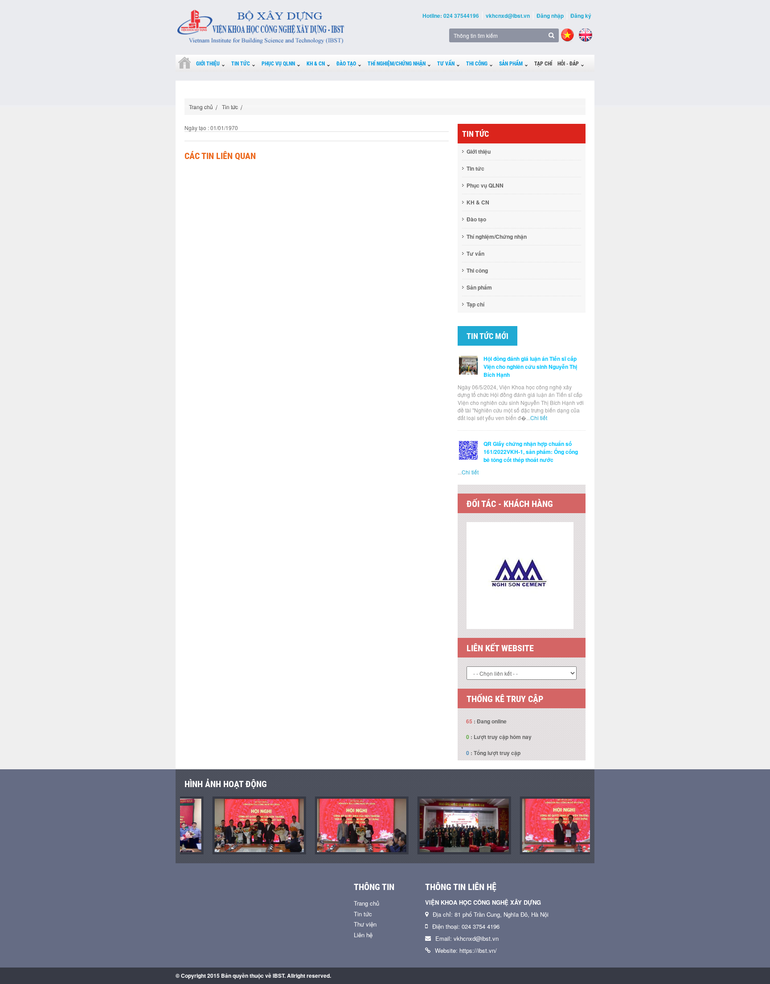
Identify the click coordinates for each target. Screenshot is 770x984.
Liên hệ (363, 935)
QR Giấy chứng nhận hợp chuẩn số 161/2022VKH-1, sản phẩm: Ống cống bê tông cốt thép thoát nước (530, 452)
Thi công (476, 64)
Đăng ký (580, 16)
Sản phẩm (511, 64)
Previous (450, 580)
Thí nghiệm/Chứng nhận (397, 64)
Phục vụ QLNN (278, 64)
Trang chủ (201, 106)
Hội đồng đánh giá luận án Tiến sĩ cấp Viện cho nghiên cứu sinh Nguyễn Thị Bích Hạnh (530, 367)
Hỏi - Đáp (568, 64)
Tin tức (240, 64)
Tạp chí (543, 64)
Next (592, 580)
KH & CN (316, 64)
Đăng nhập (550, 16)
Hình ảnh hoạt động (225, 784)
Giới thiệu (208, 64)
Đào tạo (346, 64)
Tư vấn (446, 64)
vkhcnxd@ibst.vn (508, 16)
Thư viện (365, 924)
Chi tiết (538, 417)
